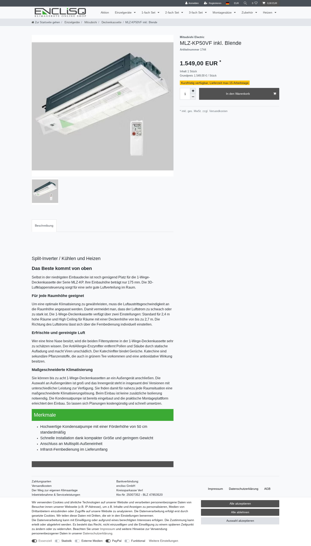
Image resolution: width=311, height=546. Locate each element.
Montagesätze (223, 12)
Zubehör (248, 12)
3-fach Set (196, 12)
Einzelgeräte (123, 12)
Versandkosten (42, 485)
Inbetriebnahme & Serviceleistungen (56, 494)
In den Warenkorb (238, 93)
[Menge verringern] (193, 97)
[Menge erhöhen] (193, 91)
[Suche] (245, 3)
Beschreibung (44, 225)
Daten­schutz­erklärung (243, 488)
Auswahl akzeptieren (240, 520)
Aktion (105, 12)
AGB (267, 488)
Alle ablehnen (240, 512)
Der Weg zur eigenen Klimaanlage (55, 490)
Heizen (268, 12)
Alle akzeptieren (240, 503)
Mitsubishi (90, 22)
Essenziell (45, 540)
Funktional (138, 540)
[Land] (227, 3)
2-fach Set (172, 12)
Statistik (66, 540)
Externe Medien (92, 540)
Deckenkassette (111, 22)
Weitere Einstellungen (163, 540)
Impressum (215, 488)
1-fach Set (149, 12)
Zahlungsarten (41, 481)
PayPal (116, 540)
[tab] (44, 225)
